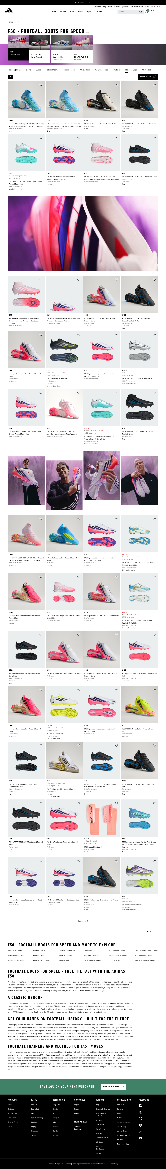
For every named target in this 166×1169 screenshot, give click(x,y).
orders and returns (114, 7)
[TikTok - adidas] (148, 1132)
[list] (83, 70)
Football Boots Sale (67, 951)
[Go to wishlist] (152, 12)
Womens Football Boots (145, 961)
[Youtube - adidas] (148, 1138)
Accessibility (113, 1164)
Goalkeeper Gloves (117, 951)
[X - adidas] (148, 1119)
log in (153, 7)
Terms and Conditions (99, 1164)
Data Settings (66, 1164)
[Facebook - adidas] (148, 1106)
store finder (97, 7)
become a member (137, 7)
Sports (90, 12)
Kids (72, 12)
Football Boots (39, 956)
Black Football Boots (17, 956)
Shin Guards (114, 961)
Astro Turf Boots (15, 951)
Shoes (80, 12)
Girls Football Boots (92, 961)
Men (54, 12)
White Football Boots (143, 956)
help (104, 7)
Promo (99, 12)
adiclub (147, 7)
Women (63, 12)
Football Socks (90, 951)
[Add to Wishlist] (41, 85)
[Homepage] (9, 10)
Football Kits (64, 961)
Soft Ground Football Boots (146, 951)
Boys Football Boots (16, 961)
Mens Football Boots (118, 956)
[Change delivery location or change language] (158, 7)
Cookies (75, 1164)
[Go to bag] (158, 12)
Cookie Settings (54, 1164)
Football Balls (39, 951)
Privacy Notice (84, 1164)
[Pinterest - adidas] (148, 1125)
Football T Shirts (91, 956)
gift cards (125, 7)
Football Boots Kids (41, 961)
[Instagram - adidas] (148, 1112)
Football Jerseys (66, 956)
